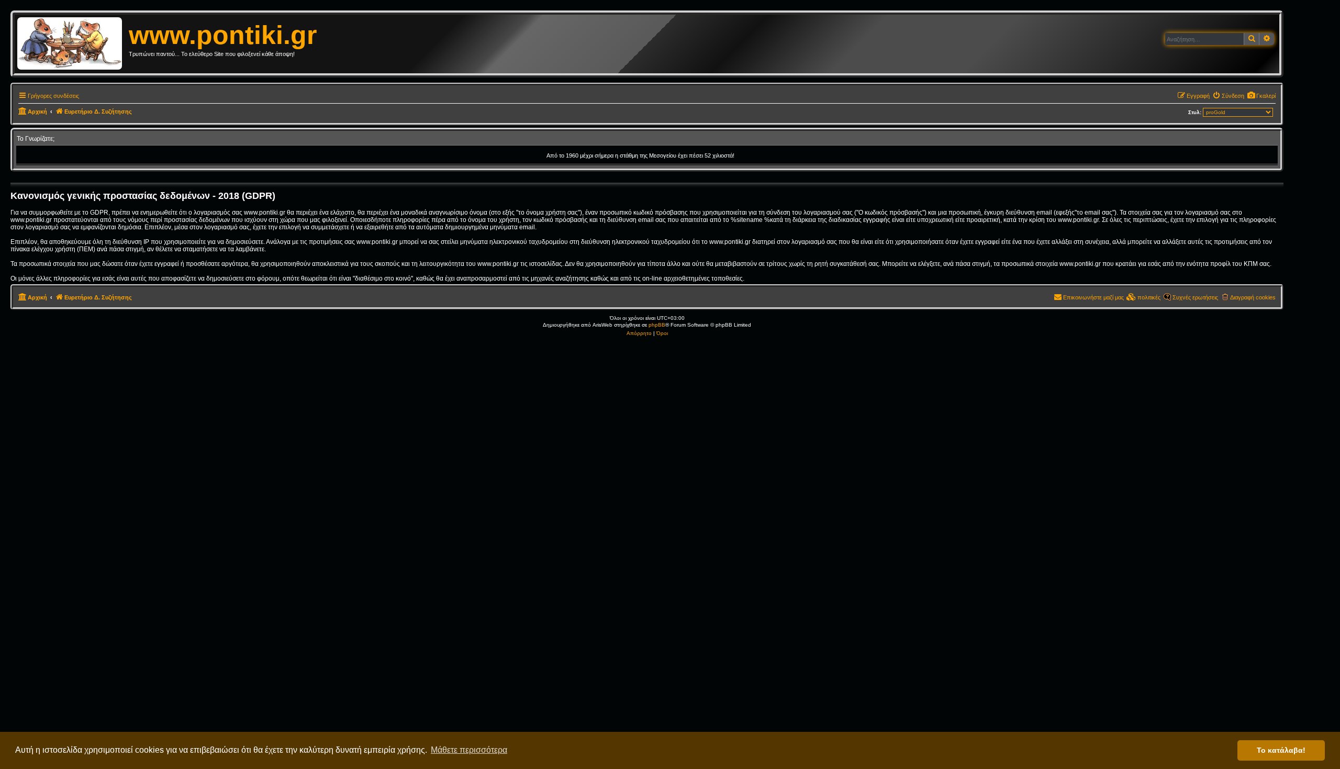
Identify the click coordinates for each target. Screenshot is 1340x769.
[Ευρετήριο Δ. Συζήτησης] (73, 44)
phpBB (657, 325)
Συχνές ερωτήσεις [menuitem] (1195, 297)
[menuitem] (1261, 96)
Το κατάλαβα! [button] (1281, 750)
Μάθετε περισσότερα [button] (469, 749)
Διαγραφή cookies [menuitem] (1253, 297)
